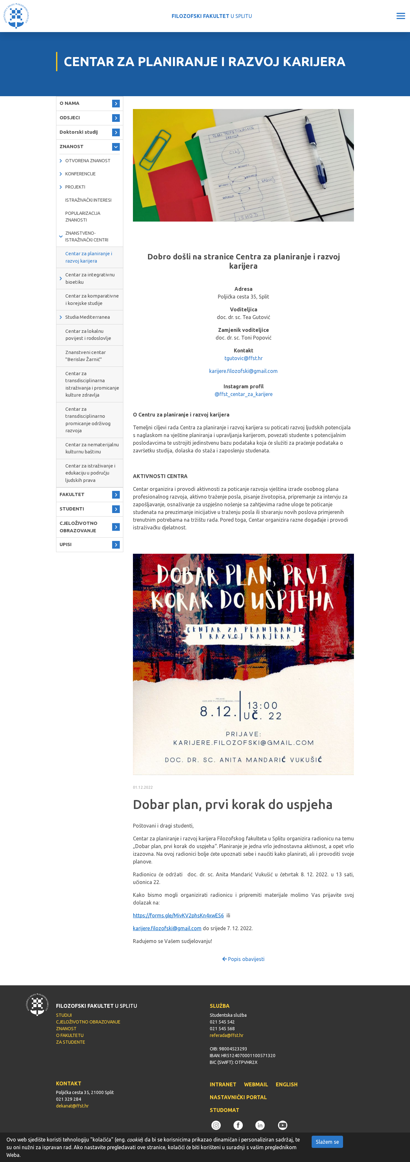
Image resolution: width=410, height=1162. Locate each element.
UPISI (65, 544)
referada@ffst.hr (226, 1035)
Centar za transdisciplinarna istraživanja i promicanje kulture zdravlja (92, 384)
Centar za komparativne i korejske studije (92, 299)
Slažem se (327, 1142)
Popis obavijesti (246, 959)
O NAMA (69, 103)
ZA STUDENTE (70, 1042)
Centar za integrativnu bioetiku (90, 278)
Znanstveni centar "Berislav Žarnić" (85, 355)
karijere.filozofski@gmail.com (243, 371)
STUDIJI (64, 1015)
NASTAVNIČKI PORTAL (238, 1097)
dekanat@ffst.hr (72, 1105)
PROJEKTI (75, 186)
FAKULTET (72, 494)
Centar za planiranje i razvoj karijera (88, 257)
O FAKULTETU (70, 1035)
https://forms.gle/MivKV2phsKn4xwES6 (178, 915)
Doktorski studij (79, 132)
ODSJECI (70, 117)
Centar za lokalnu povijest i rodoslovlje (88, 334)
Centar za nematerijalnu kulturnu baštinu (92, 448)
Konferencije (80, 173)
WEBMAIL (256, 1084)
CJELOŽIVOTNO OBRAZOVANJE (78, 526)
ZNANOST (72, 146)
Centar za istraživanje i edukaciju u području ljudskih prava (90, 473)
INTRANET (223, 1084)
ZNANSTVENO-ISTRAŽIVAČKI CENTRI (86, 236)
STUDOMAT (224, 1110)
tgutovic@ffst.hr (244, 358)
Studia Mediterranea (87, 317)
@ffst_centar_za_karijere (244, 394)
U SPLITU (212, 16)
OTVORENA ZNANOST (88, 160)
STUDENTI (72, 508)
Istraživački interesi (88, 200)
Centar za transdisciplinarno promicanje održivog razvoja (88, 420)
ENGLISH (287, 1084)
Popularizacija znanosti (82, 217)
